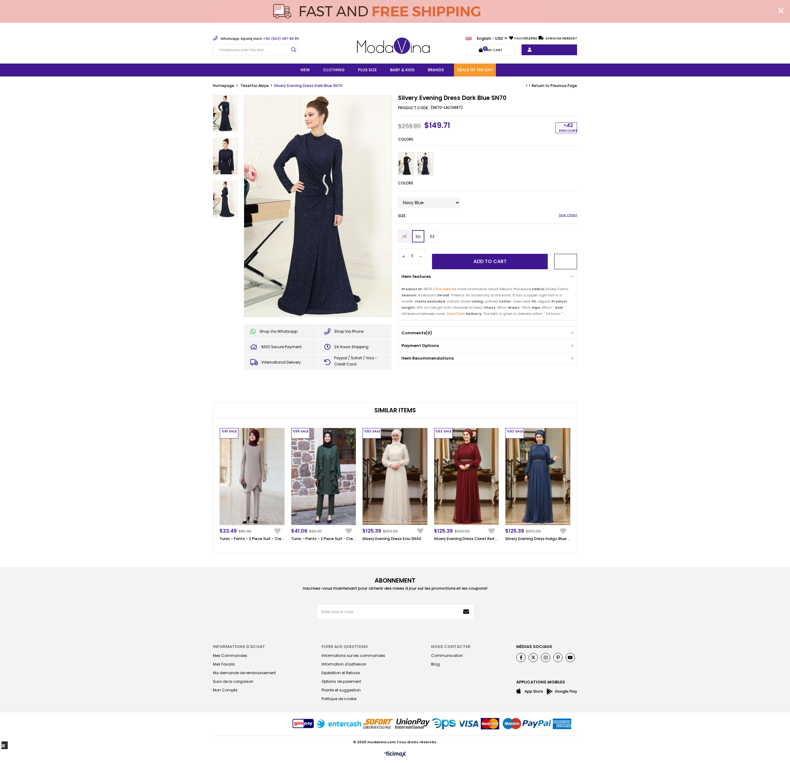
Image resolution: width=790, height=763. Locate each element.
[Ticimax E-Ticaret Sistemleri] (395, 754)
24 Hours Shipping (351, 346)
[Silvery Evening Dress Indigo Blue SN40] (537, 476)
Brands (436, 70)
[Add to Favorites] (566, 261)
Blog (435, 664)
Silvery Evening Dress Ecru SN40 (391, 538)
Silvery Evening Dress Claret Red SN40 (466, 538)
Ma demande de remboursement (244, 672)
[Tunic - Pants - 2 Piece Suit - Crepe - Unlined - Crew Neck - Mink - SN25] (252, 476)
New (305, 70)
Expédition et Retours (341, 672)
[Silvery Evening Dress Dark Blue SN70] (425, 164)
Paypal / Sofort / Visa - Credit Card (355, 361)
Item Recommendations (427, 358)
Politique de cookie (339, 698)
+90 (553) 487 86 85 (260, 38)
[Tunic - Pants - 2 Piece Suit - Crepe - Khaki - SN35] (323, 476)
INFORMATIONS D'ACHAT (239, 647)
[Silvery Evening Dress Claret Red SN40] (466, 476)
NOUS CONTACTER (451, 647)
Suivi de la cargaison (233, 681)
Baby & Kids (402, 70)
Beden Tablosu (568, 215)
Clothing (334, 70)
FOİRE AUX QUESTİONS (345, 647)
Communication (447, 655)
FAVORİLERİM (525, 38)
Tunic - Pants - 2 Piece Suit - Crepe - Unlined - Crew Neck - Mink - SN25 (252, 538)
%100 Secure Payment (281, 346)
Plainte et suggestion (341, 690)
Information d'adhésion (344, 664)
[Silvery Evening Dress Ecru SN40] (395, 476)
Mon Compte (225, 690)
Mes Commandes (230, 655)
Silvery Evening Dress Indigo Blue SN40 (538, 538)
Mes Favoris (224, 664)
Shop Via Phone (349, 331)
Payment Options (420, 346)
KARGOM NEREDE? (561, 38)
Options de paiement (341, 681)
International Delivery (281, 362)
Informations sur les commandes (353, 655)
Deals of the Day (475, 70)
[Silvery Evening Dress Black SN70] (406, 164)
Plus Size (367, 70)
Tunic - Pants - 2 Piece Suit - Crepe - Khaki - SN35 (323, 538)
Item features (416, 276)
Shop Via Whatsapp (278, 331)
